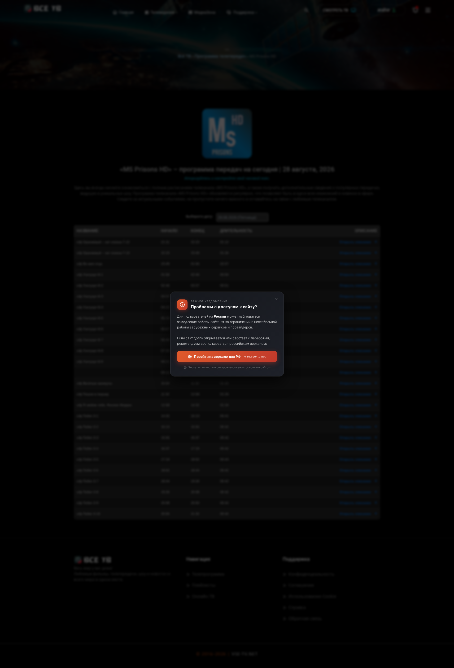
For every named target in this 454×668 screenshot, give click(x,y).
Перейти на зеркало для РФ (230, 356)
